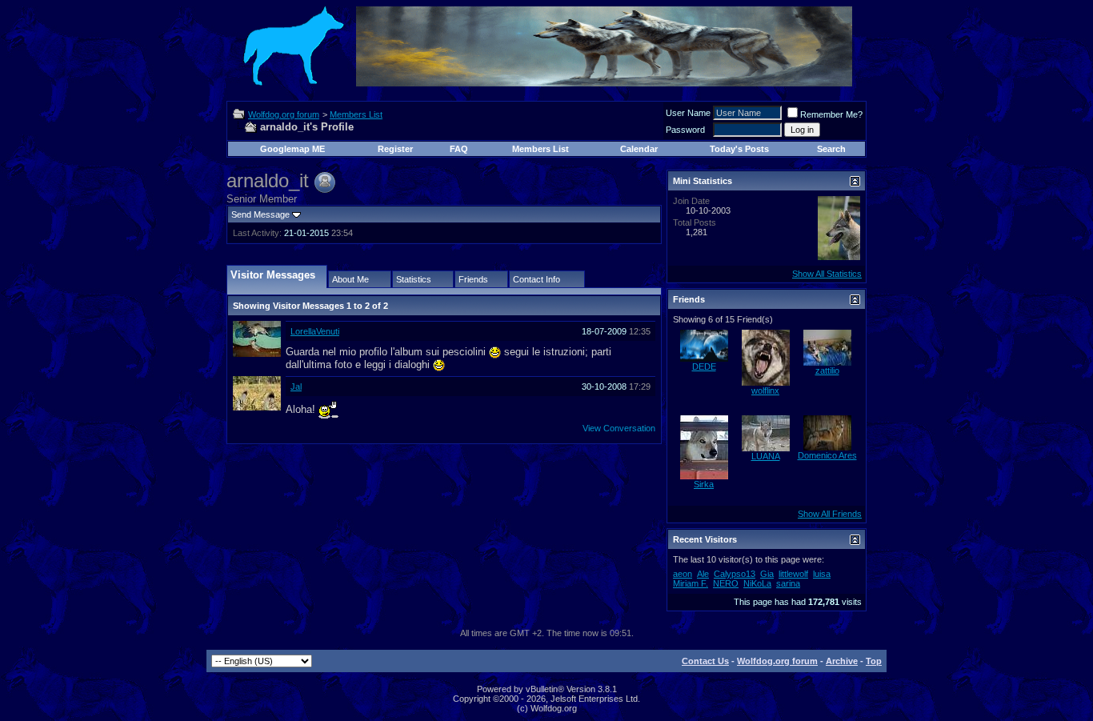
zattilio (827, 370)
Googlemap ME (292, 149)
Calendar (639, 149)
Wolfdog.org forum (283, 114)
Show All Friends (830, 514)
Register (395, 149)
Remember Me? (831, 114)
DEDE (704, 366)
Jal (296, 386)
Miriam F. (690, 583)
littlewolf (793, 574)
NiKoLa (757, 583)
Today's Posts (739, 149)
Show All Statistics (827, 273)
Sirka (704, 484)
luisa (822, 574)
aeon (682, 574)
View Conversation (619, 428)
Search (831, 149)
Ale (703, 574)
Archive (842, 661)
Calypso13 (734, 574)
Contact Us (705, 661)
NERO (726, 583)
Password (685, 129)
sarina (788, 583)
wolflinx (765, 390)
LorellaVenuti (314, 331)
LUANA (765, 456)
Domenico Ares (827, 455)
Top (874, 661)
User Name (688, 113)
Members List (356, 114)
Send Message (260, 214)
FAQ (459, 149)
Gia (767, 574)
